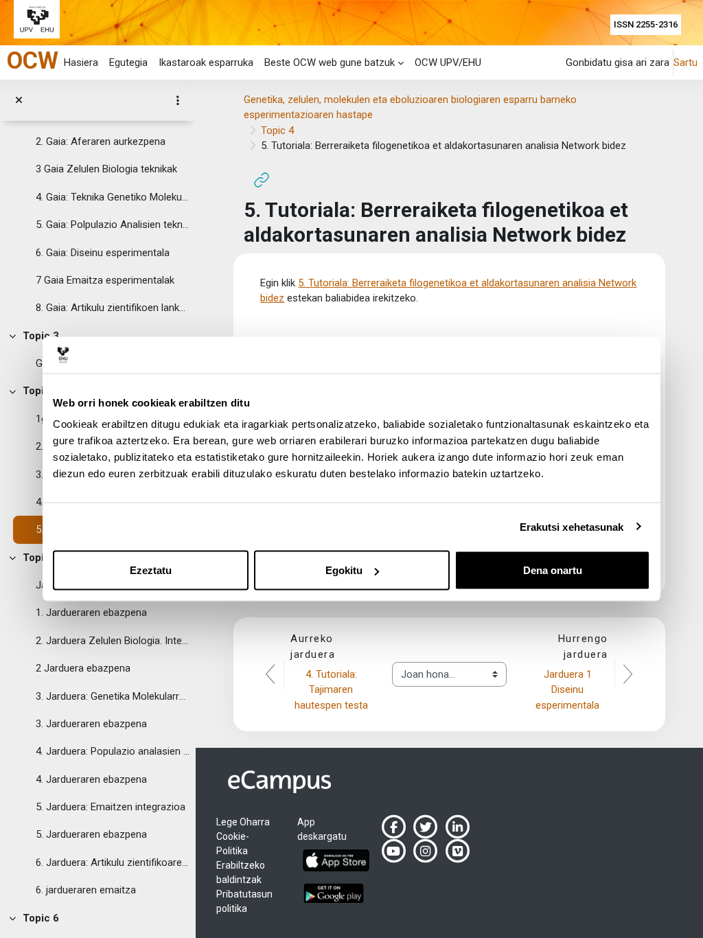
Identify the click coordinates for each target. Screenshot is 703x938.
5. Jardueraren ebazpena (91, 834)
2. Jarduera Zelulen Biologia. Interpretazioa (112, 640)
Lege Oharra (243, 821)
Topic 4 (41, 391)
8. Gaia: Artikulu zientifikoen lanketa (112, 307)
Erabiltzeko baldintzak (240, 872)
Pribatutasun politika (244, 901)
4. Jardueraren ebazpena (91, 779)
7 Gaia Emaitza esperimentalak (105, 280)
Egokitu (343, 570)
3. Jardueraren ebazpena (91, 724)
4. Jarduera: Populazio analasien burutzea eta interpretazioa (112, 751)
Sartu (685, 62)
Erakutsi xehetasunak (572, 526)
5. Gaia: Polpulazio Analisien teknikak (112, 224)
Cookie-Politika (232, 843)
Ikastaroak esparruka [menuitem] (206, 62)
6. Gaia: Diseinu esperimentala (103, 253)
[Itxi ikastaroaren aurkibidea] (18, 100)
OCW (32, 60)
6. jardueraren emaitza (86, 890)
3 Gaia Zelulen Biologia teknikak (106, 169)
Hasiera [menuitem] (81, 62)
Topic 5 (41, 557)
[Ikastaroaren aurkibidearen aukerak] (177, 100)
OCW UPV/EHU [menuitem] (448, 62)
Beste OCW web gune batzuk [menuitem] (329, 62)
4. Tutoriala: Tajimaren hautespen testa (331, 689)
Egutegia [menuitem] (128, 62)
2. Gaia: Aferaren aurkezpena (100, 141)
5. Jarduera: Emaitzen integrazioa (110, 807)
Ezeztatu (151, 570)
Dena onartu (552, 570)
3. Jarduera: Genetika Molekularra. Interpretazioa (112, 696)
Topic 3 (41, 336)
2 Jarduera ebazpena (83, 668)
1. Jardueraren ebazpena (91, 612)
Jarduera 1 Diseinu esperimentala (567, 689)
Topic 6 (41, 918)
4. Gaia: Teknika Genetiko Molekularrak (112, 197)
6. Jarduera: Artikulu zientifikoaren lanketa (112, 862)
